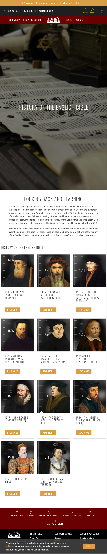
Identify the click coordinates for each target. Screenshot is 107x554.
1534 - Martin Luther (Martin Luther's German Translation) (53, 359)
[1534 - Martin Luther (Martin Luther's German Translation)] (53, 335)
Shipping (58, 538)
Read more (12, 310)
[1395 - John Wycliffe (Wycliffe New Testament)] (17, 270)
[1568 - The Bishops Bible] (17, 457)
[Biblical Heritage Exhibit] (53, 20)
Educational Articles (87, 538)
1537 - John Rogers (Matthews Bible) (16, 419)
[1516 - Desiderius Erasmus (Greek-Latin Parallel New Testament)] (89, 270)
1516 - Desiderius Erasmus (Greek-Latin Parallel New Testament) (87, 296)
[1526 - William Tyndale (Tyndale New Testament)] (17, 335)
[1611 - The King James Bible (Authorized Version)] (53, 457)
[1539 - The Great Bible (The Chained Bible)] (53, 396)
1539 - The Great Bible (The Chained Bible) (52, 420)
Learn (69, 19)
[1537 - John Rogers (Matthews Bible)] (17, 396)
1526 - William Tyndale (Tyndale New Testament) (15, 359)
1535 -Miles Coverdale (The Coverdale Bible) (86, 359)
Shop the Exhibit (32, 19)
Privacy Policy (35, 538)
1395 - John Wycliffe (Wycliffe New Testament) (17, 295)
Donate (79, 19)
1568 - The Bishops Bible (16, 480)
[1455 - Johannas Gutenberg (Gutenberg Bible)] (53, 270)
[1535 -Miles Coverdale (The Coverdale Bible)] (89, 335)
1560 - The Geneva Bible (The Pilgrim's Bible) (88, 420)
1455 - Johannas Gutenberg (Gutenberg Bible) (51, 295)
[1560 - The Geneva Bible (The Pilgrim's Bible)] (89, 396)
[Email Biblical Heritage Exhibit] (5, 11)
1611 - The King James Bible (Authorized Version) (53, 481)
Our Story (14, 19)
